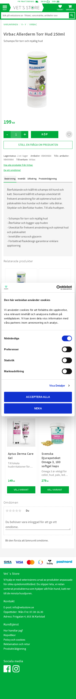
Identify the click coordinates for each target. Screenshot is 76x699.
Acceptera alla (38, 396)
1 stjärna (7, 510)
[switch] (67, 349)
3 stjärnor (13, 510)
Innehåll (21, 178)
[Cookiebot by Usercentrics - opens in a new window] (56, 287)
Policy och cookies (14, 640)
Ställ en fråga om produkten (38, 145)
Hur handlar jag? (13, 630)
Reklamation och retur (17, 644)
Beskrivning (10, 178)
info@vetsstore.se (23, 607)
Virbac (32, 159)
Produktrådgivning (48, 178)
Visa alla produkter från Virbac (18, 165)
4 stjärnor (16, 510)
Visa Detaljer (57, 385)
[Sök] (72, 15)
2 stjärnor (10, 510)
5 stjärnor (19, 510)
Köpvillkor (10, 635)
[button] (6, 7)
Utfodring (32, 178)
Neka (38, 408)
